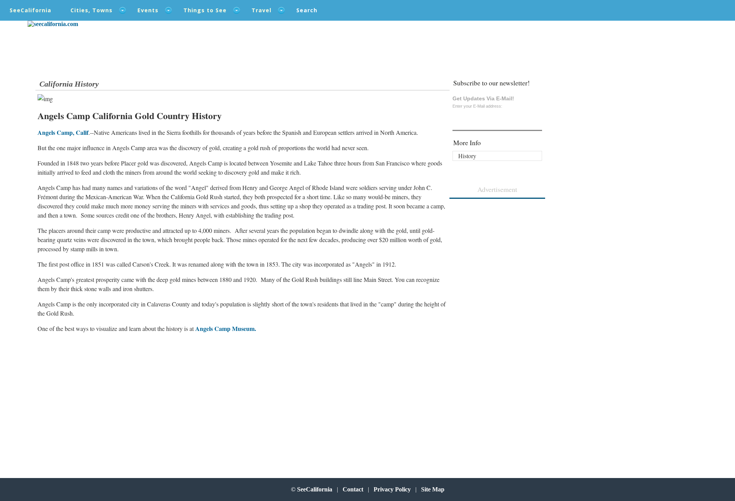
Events (147, 10)
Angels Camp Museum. (225, 328)
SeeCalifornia (30, 10)
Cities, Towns (91, 10)
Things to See (205, 10)
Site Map (432, 489)
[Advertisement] (85, 387)
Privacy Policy (392, 489)
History (467, 156)
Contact (353, 489)
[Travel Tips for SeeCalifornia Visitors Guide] (53, 24)
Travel (261, 10)
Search (306, 10)
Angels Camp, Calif (63, 132)
